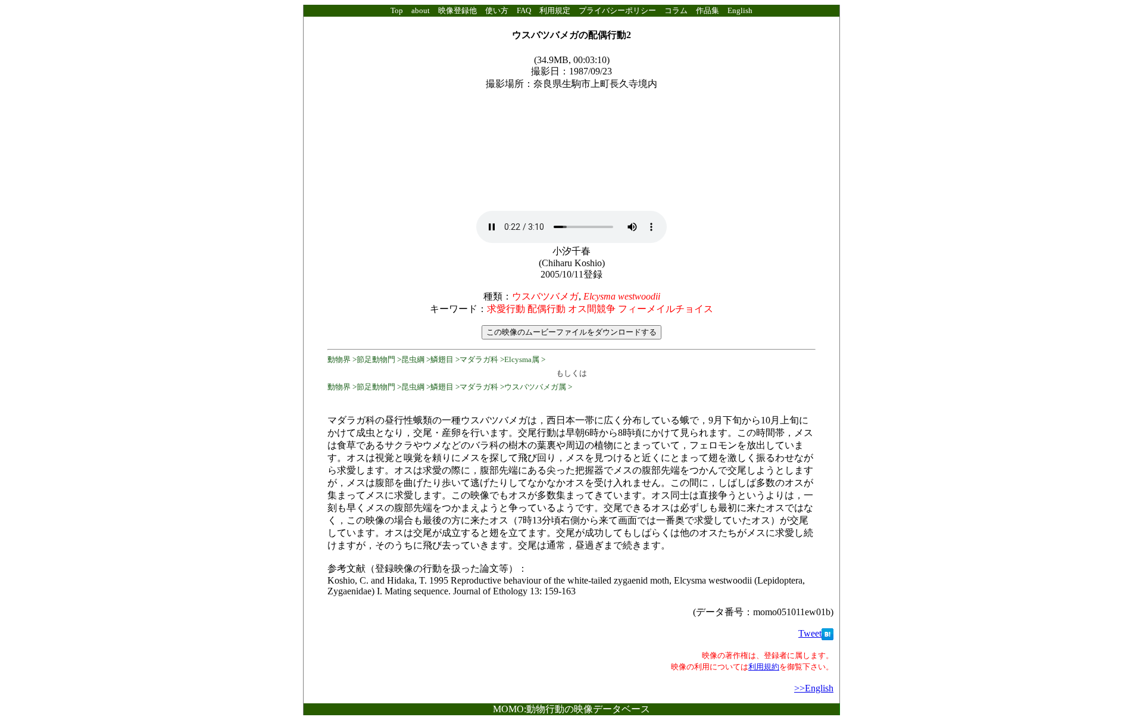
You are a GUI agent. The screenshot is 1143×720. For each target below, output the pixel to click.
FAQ (524, 10)
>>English (813, 688)
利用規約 (763, 666)
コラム (676, 10)
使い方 (496, 10)
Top (397, 10)
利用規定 (554, 10)
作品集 (707, 10)
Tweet (810, 633)
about (420, 10)
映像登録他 (457, 10)
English (739, 10)
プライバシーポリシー (617, 10)
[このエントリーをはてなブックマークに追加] (827, 633)
